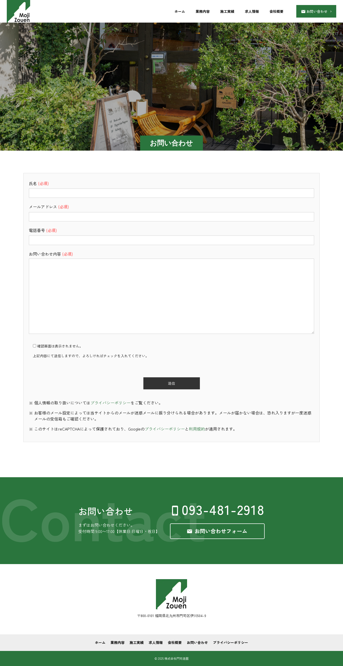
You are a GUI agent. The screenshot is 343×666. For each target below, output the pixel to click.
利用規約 (197, 429)
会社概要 (276, 11)
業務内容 (203, 11)
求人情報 (252, 11)
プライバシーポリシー (110, 403)
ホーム (180, 11)
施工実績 (227, 11)
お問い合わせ (197, 642)
